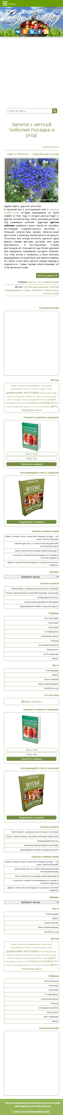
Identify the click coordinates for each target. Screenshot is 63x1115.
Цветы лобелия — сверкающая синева (33, 154)
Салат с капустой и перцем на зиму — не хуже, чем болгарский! (39, 537)
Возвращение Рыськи (47, 597)
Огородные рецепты (48, 645)
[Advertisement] (31, 343)
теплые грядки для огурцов (18, 406)
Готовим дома (51, 631)
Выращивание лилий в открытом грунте (39, 606)
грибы (49, 389)
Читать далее (46, 275)
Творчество (52, 649)
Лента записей (51, 679)
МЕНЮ (12, 4)
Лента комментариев (48, 684)
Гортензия (53, 627)
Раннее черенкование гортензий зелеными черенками (32, 593)
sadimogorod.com (24, 1106)
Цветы (31, 281)
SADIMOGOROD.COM (37, 1111)
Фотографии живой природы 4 (43, 550)
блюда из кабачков (19, 386)
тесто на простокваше (40, 406)
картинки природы (15, 396)
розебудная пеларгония (16, 403)
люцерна (17, 400)
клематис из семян (32, 396)
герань (43, 389)
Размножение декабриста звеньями (41, 602)
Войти (55, 675)
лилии (9, 400)
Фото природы (51, 654)
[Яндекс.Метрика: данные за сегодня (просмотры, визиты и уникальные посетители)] (31, 701)
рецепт (52, 399)
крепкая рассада (49, 396)
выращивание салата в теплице (25, 389)
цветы (38, 410)
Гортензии (53, 623)
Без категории (51, 618)
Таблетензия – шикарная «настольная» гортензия (34, 588)
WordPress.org (51, 688)
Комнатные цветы (49, 636)
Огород (54, 640)
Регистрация (52, 670)
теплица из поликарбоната (42, 402)
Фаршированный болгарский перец (49, 544)
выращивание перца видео (40, 386)
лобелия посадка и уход (45, 290)
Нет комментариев (48, 281)
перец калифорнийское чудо (35, 400)
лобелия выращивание (35, 286)
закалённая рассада (48, 393)
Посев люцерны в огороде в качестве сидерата (44, 556)
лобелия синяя (51, 293)
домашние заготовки (22, 392)
